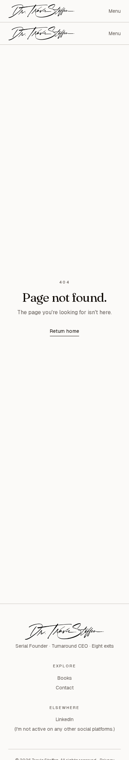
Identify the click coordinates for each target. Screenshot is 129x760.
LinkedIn (65, 719)
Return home (64, 331)
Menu (115, 11)
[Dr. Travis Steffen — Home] (41, 11)
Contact (65, 688)
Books (64, 678)
